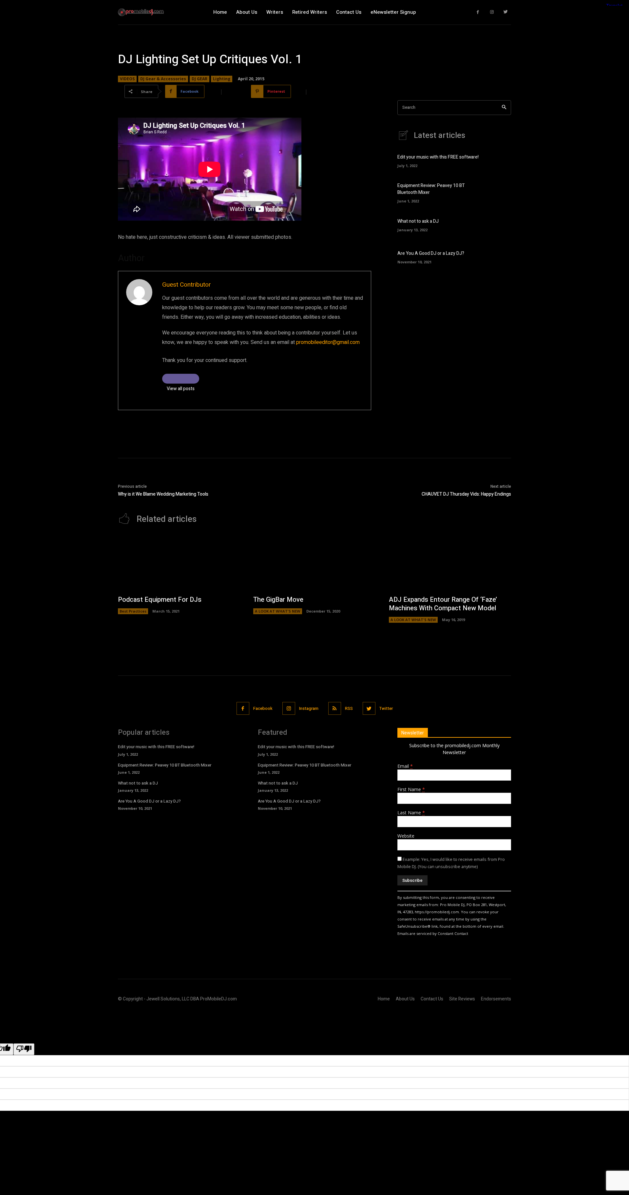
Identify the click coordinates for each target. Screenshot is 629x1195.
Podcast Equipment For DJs (159, 599)
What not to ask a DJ (418, 221)
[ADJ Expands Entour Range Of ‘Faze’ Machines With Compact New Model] (450, 563)
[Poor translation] (23, 1049)
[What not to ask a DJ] (499, 224)
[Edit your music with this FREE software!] (499, 160)
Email (405, 766)
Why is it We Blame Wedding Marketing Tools (163, 494)
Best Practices (133, 611)
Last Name (411, 812)
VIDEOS (127, 79)
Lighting (221, 79)
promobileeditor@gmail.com (328, 342)
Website (405, 836)
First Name (411, 789)
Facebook (263, 708)
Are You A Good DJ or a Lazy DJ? (430, 253)
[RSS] (334, 708)
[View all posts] (180, 379)
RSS (349, 708)
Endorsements (496, 999)
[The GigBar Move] (314, 563)
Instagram (308, 708)
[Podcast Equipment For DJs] (179, 563)
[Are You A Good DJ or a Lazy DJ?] (499, 256)
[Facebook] (478, 12)
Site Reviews (462, 999)
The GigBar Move (278, 599)
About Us (405, 999)
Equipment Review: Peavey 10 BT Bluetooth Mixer (164, 765)
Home (384, 999)
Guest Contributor (186, 284)
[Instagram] (491, 12)
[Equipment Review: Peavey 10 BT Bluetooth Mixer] (499, 192)
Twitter (386, 708)
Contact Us (432, 999)
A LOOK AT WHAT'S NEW (277, 611)
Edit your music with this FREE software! (438, 157)
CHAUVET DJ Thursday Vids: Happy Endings (466, 494)
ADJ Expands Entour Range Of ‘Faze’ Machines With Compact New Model (443, 604)
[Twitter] (506, 12)
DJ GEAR (199, 79)
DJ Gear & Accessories (163, 79)
